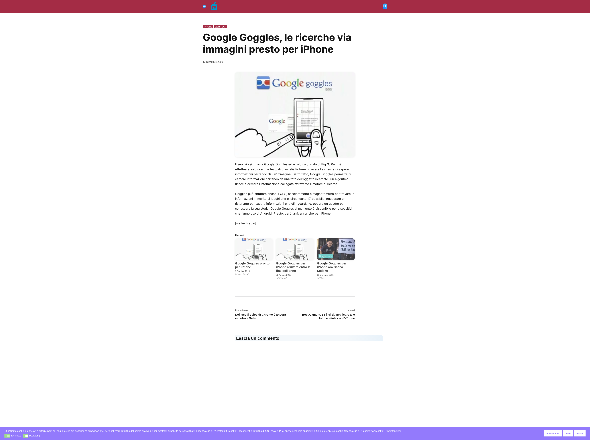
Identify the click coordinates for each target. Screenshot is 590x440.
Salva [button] (568, 433)
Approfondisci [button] (393, 431)
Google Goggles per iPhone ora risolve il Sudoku (331, 267)
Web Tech (220, 26)
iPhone (208, 26)
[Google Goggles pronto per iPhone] (254, 249)
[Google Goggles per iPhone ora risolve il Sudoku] (336, 249)
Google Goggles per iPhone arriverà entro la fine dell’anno (293, 267)
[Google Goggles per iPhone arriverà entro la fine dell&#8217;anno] (295, 249)
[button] (7, 436)
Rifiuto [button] (580, 433)
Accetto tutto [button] (553, 433)
